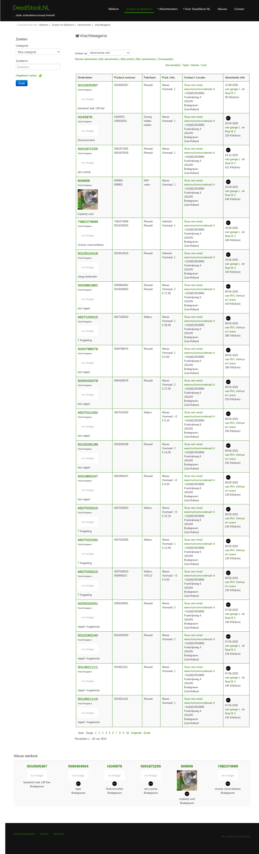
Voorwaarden (165, 59)
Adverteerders (168, 9)
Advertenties (84, 25)
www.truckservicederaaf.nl (199, 89)
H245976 (85, 117)
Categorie (22, 45)
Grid (204, 65)
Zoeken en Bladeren (139, 9)
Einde (147, 732)
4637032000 (88, 540)
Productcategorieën (24, 834)
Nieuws (222, 9)
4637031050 (88, 412)
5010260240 (88, 635)
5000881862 (88, 285)
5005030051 (88, 603)
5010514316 (88, 253)
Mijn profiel (127, 59)
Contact (239, 9)
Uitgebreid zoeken (27, 75)
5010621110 (88, 699)
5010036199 (88, 444)
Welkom (113, 9)
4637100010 (88, 317)
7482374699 (88, 222)
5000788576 (88, 349)
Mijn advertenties (146, 59)
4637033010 (88, 508)
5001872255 (88, 149)
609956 (84, 181)
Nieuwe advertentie (86, 59)
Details (195, 65)
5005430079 (88, 381)
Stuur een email (193, 85)
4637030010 (88, 572)
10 (127, 732)
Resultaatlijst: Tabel (177, 65)
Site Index (58, 834)
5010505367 (88, 85)
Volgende (136, 732)
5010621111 (88, 667)
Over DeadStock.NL (197, 9)
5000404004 (78, 766)
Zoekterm (22, 60)
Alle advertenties (109, 59)
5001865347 (88, 476)
